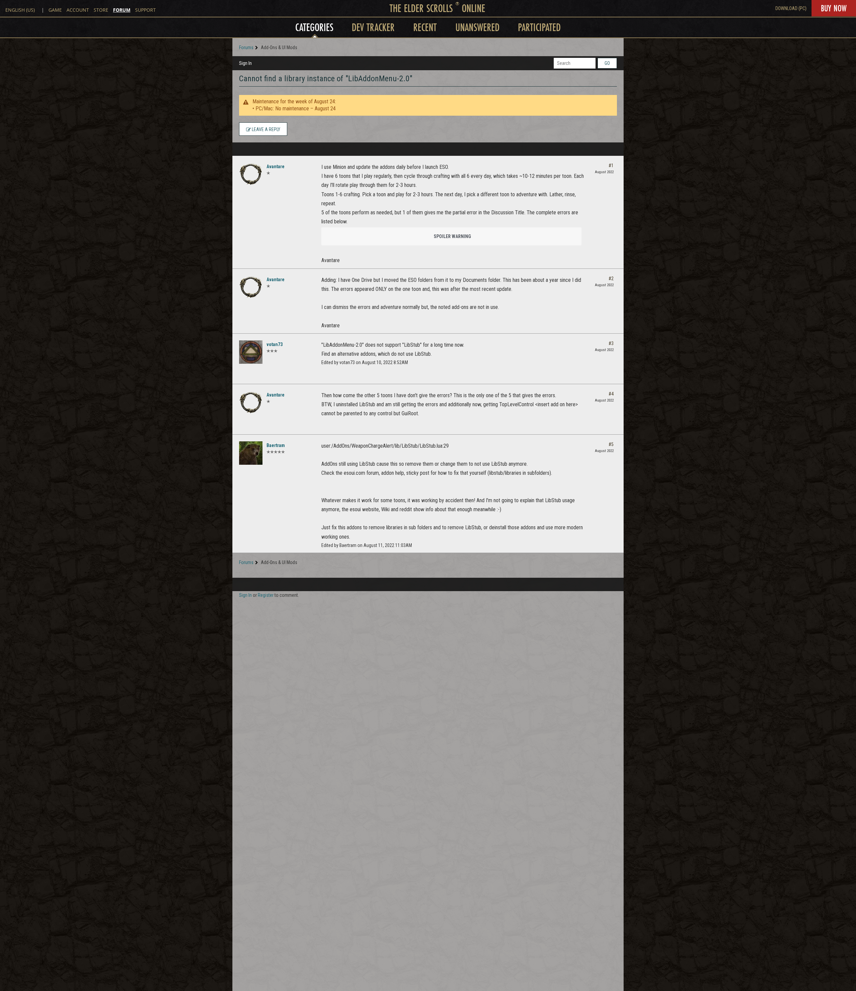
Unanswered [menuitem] (477, 27)
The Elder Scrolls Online (437, 8)
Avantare (275, 166)
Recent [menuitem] (425, 27)
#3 (611, 343)
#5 (611, 444)
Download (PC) (791, 8)
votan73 (274, 344)
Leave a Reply (265, 129)
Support (145, 10)
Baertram (275, 445)
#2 (611, 278)
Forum (121, 10)
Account (78, 10)
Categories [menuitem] (314, 27)
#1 (611, 165)
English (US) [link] (20, 10)
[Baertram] (250, 453)
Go (607, 63)
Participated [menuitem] (539, 27)
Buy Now (834, 8)
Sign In (245, 63)
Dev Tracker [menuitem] (373, 27)
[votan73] (250, 352)
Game (55, 10)
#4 (611, 394)
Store (101, 10)
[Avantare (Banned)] (250, 174)
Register (266, 595)
